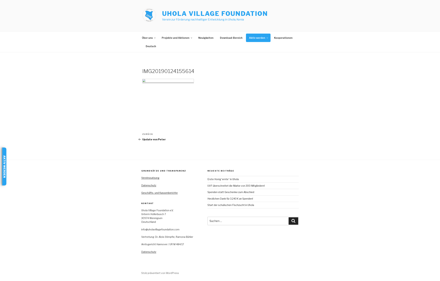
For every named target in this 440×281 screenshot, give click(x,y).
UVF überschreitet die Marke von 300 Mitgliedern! (236, 185)
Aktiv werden (257, 37)
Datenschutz (148, 185)
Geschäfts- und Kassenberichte (159, 192)
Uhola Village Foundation (215, 13)
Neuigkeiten (205, 37)
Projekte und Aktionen (175, 37)
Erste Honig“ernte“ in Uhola (223, 179)
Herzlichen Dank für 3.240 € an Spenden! (230, 198)
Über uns (147, 37)
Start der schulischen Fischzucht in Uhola (230, 205)
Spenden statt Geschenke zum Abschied (230, 192)
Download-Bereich (231, 37)
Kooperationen (283, 37)
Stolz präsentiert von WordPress (160, 273)
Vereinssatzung (150, 177)
